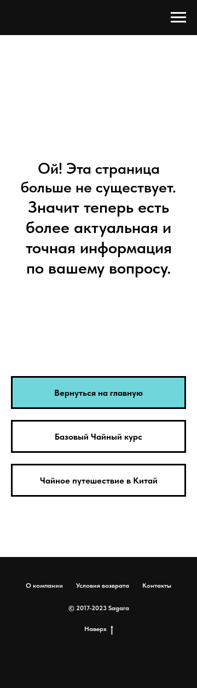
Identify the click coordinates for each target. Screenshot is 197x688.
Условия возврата (102, 585)
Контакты (156, 585)
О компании (44, 585)
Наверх (95, 629)
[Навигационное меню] (178, 17)
